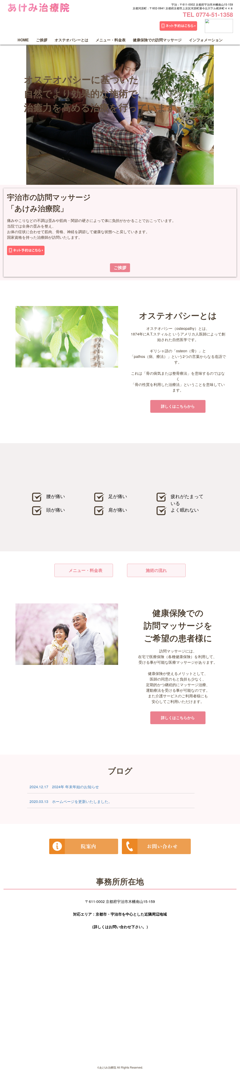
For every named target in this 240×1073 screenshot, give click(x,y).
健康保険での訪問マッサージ (157, 40)
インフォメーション (206, 40)
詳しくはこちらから (178, 406)
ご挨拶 (41, 40)
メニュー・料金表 (111, 40)
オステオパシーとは (71, 40)
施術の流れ (156, 570)
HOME (23, 40)
